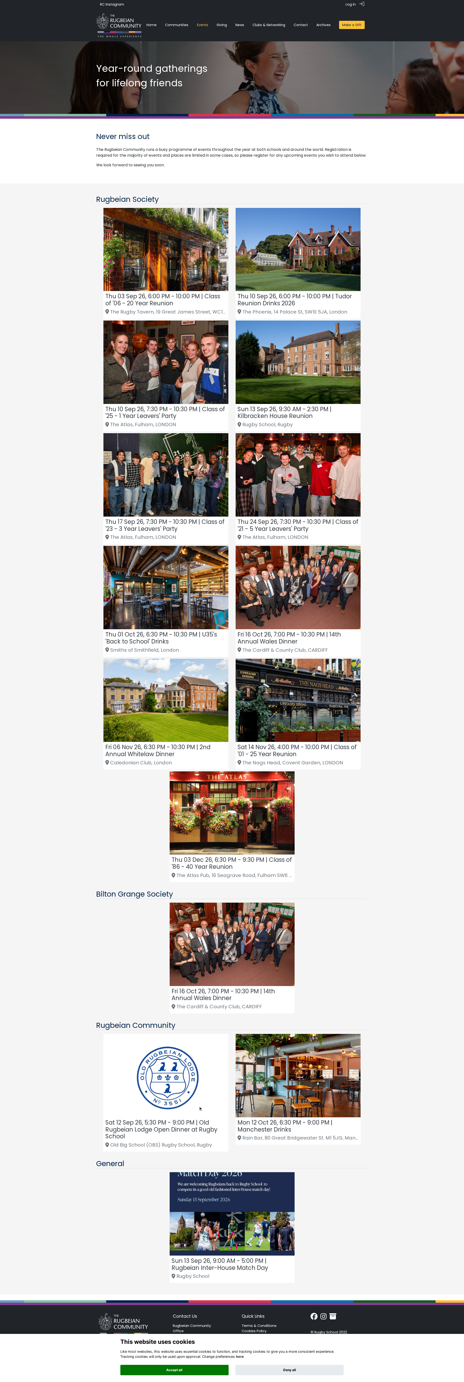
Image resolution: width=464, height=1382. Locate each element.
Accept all (174, 1370)
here (240, 1356)
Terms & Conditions (259, 1325)
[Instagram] (323, 1318)
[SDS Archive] (332, 1318)
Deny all (289, 1370)
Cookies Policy (254, 1331)
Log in (351, 4)
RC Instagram (112, 4)
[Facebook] (314, 1318)
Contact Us (185, 1316)
